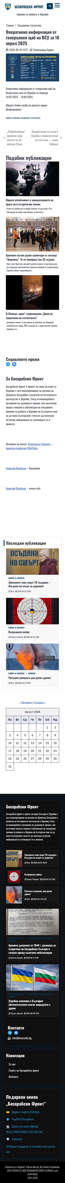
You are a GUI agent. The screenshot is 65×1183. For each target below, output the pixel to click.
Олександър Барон (43, 50)
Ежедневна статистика (30, 118)
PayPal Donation (23, 1119)
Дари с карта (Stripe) (25, 1112)
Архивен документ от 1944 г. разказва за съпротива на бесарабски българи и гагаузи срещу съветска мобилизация (32, 949)
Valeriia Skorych (17, 957)
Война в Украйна (13, 118)
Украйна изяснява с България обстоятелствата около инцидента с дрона (29, 1004)
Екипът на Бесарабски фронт (24, 1070)
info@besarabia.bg (22, 1038)
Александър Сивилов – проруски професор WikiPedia (29, 446)
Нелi (12, 591)
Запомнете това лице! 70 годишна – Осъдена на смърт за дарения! (29, 584)
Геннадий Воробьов (16, 468)
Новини (31, 673)
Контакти (12, 522)
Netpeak (21, 1167)
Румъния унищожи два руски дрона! (29, 678)
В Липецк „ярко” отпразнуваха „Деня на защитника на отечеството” (29, 316)
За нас (12, 1064)
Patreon (17, 1139)
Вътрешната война (18, 632)
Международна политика (40, 938)
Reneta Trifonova (17, 637)
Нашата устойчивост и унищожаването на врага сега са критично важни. (29, 202)
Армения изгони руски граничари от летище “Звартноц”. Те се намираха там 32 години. (31, 257)
